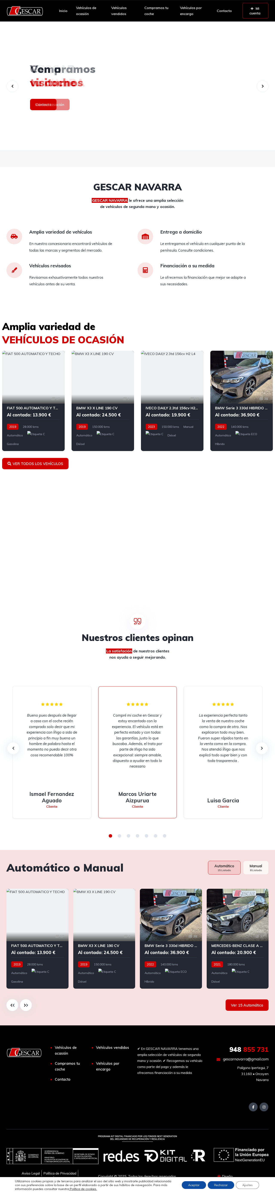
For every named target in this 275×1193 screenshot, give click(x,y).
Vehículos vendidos (119, 11)
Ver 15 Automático (247, 1005)
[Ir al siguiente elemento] (26, 1005)
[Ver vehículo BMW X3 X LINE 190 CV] (103, 401)
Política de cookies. (83, 1189)
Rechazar (221, 1185)
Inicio (63, 11)
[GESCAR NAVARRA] (24, 11)
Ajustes (247, 1185)
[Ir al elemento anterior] (12, 1005)
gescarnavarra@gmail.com (245, 1059)
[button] (110, 836)
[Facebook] (253, 1107)
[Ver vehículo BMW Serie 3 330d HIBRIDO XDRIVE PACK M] (241, 401)
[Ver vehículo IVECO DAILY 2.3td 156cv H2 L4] (172, 401)
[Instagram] (264, 1107)
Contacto (224, 11)
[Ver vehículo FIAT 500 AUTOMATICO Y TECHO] (33, 401)
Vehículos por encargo (191, 11)
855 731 (249, 1049)
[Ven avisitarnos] (137, 86)
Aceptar (194, 1185)
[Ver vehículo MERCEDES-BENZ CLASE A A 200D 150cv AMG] (238, 939)
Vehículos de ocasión (86, 11)
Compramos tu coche (156, 11)
